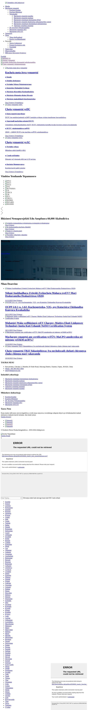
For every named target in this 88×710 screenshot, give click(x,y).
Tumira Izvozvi (6, 417)
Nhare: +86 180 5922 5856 (14, 369)
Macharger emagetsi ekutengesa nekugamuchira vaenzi (32, 22)
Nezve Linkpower (15, 43)
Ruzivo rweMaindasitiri (17, 39)
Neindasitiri (13, 14)
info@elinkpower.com (12, 370)
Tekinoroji (8, 33)
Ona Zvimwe (5, 253)
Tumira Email (5, 436)
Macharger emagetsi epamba (23, 16)
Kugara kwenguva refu (17, 45)
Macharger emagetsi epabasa (23, 18)
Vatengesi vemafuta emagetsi (23, 26)
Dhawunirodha (10, 51)
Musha (7, 6)
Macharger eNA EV (16, 31)
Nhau (7, 35)
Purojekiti (12, 47)
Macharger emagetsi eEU (18, 29)
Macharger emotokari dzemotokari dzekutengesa (30, 24)
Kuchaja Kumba (15, 10)
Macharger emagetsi (12, 8)
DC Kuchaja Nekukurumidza (19, 28)
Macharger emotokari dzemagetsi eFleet (27, 20)
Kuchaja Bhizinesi (15, 12)
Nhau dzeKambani (15, 37)
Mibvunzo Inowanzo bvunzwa (15, 53)
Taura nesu (9, 49)
